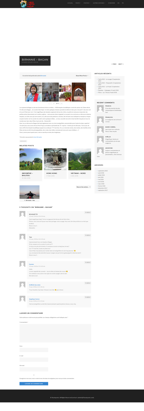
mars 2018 (101, 184)
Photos (86, 3)
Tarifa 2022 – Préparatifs (105, 83)
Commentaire (24, 322)
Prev (114, 64)
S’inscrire (111, 3)
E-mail (21, 356)
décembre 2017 (102, 188)
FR (123, 3)
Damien (31, 264)
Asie (35, 137)
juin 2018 (100, 177)
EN (118, 3)
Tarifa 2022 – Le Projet (104, 86)
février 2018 (101, 186)
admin (35, 62)
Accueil (70, 3)
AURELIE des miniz (34, 285)
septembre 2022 (103, 170)
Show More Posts (81, 75)
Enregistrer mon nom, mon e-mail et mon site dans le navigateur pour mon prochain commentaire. (47, 378)
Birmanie (43, 75)
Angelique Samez (34, 299)
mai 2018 (101, 179)
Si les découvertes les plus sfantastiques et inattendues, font (113, 110)
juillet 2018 (101, 175)
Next (120, 64)
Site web (22, 365)
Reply (88, 212)
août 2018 (101, 173)
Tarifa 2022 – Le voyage (105, 79)
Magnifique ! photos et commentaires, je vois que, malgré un (112, 141)
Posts (78, 3)
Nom (21, 346)
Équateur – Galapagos (104, 90)
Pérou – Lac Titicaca (104, 92)
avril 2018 (101, 181)
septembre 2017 (103, 190)
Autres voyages (98, 3)
